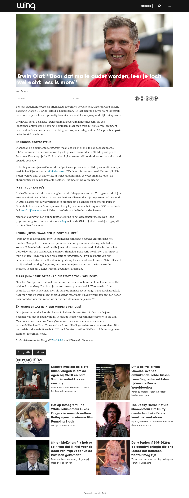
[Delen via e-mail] (147, 98)
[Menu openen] (170, 6)
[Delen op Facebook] (137, 98)
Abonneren (146, 6)
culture (39, 352)
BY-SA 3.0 (57, 340)
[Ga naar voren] (26, 6)
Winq (63, 221)
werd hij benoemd (32, 210)
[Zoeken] (159, 6)
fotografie (24, 352)
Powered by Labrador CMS (95, 493)
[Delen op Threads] (151, 98)
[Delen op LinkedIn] (142, 98)
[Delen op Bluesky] (156, 98)
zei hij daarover (56, 171)
